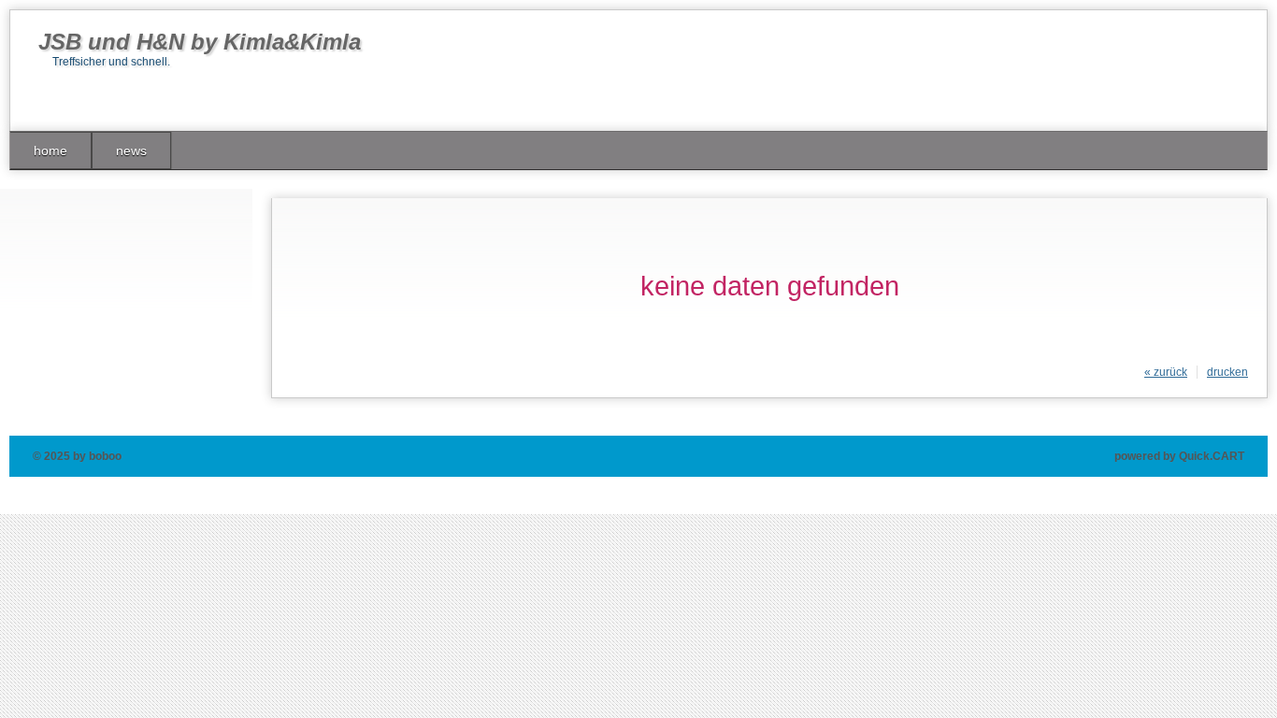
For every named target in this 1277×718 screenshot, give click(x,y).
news (131, 150)
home (50, 150)
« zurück (1165, 372)
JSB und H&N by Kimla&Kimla (199, 41)
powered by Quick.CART (1179, 456)
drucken (1227, 372)
